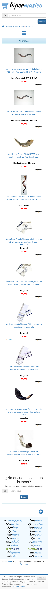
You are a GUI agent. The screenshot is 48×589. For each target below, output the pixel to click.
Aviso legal (24, 564)
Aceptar (42, 577)
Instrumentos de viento (15, 26)
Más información (18, 586)
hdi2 (10, 561)
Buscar (42, 21)
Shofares (28, 26)
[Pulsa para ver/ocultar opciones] (24, 34)
